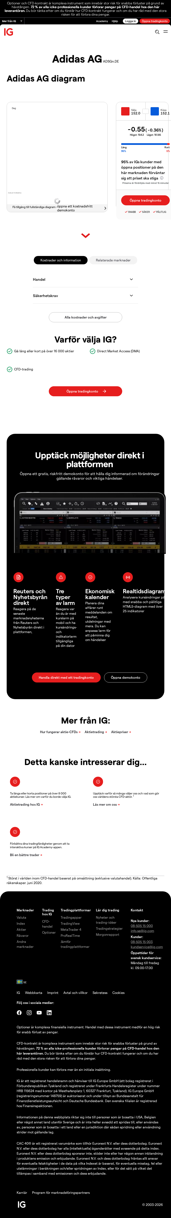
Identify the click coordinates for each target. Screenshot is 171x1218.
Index (21, 923)
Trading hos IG (48, 912)
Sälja (133, 109)
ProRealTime (70, 935)
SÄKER (146, 211)
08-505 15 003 (142, 942)
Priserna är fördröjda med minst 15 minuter (145, 183)
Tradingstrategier (109, 928)
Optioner (49, 932)
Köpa (163, 109)
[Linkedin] (49, 1012)
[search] (157, 32)
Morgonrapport (107, 934)
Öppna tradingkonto (155, 21)
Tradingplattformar (76, 910)
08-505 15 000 (142, 926)
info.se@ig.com (142, 931)
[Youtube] (39, 1012)
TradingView (70, 923)
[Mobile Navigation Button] (165, 32)
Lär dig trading (107, 910)
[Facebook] (19, 1012)
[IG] (8, 32)
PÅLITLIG (161, 211)
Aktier (21, 929)
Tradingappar (71, 917)
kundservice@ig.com (147, 947)
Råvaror (23, 935)
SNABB (132, 211)
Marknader (25, 910)
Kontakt (137, 910)
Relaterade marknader (113, 260)
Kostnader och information (60, 260)
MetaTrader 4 (71, 929)
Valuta (21, 917)
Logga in (130, 21)
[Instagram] (29, 1012)
